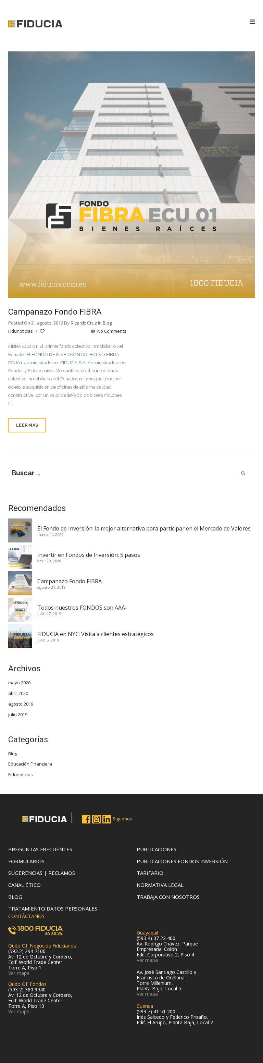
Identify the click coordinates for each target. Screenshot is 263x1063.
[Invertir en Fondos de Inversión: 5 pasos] (20, 557)
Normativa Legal (160, 884)
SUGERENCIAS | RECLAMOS (41, 872)
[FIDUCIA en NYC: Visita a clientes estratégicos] (20, 636)
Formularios (26, 861)
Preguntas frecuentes (40, 849)
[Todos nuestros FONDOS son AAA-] (20, 610)
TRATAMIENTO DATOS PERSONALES (52, 908)
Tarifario (150, 872)
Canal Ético (24, 884)
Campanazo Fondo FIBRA (55, 312)
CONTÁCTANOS (26, 916)
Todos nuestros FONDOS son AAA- (82, 607)
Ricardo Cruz (84, 323)
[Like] (43, 331)
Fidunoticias (20, 331)
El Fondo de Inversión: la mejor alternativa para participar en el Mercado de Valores (144, 528)
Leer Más (27, 425)
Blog (107, 323)
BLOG (15, 896)
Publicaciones (156, 849)
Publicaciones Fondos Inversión (182, 861)
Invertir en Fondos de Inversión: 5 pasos (88, 555)
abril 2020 (18, 693)
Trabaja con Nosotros (168, 896)
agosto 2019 (20, 704)
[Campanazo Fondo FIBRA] (131, 174)
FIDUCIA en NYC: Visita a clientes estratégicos (95, 634)
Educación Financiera (30, 764)
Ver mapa (18, 973)
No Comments (111, 331)
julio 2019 (17, 714)
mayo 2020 (19, 683)
